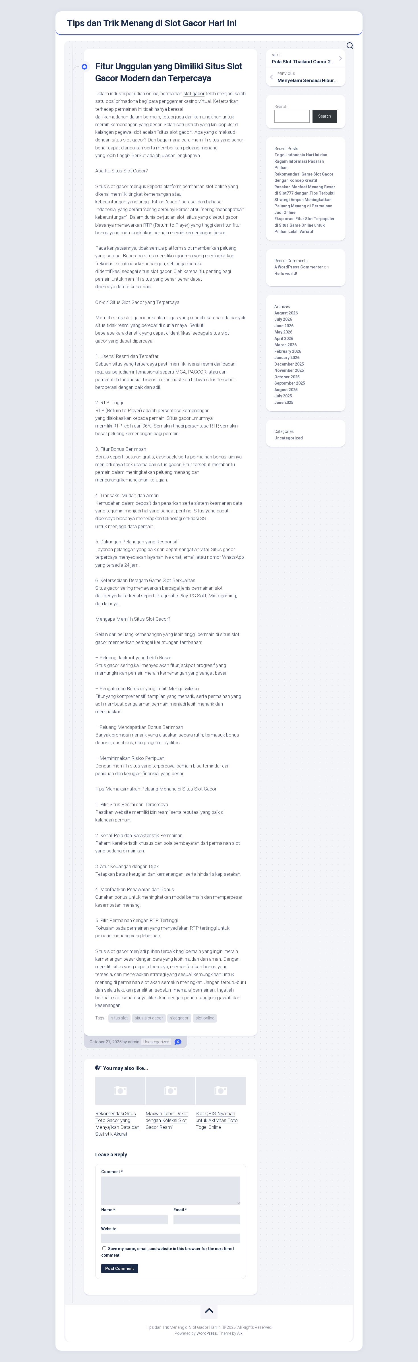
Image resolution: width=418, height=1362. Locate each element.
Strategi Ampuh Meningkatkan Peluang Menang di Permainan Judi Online (303, 206)
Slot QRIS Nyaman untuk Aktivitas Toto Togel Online (217, 1120)
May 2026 (283, 332)
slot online (205, 1018)
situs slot (119, 1018)
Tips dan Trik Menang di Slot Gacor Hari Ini (152, 23)
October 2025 (287, 377)
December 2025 (289, 364)
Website (108, 1229)
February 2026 (287, 351)
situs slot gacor (149, 1018)
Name (108, 1209)
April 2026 (283, 338)
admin (133, 1041)
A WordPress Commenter (298, 267)
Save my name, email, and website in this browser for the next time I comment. (167, 1251)
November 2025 (289, 370)
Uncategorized (156, 1042)
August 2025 (286, 389)
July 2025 (283, 396)
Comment (112, 1171)
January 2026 (286, 357)
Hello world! (285, 273)
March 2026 (285, 345)
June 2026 (283, 326)
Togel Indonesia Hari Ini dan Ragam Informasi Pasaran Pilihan (300, 161)
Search (280, 106)
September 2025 (289, 383)
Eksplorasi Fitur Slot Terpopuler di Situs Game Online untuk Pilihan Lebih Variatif (304, 225)
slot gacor (193, 93)
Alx (240, 1333)
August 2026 (286, 313)
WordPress (206, 1333)
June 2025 (283, 402)
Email (180, 1209)
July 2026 (283, 319)
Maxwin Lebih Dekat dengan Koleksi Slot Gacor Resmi (167, 1120)
